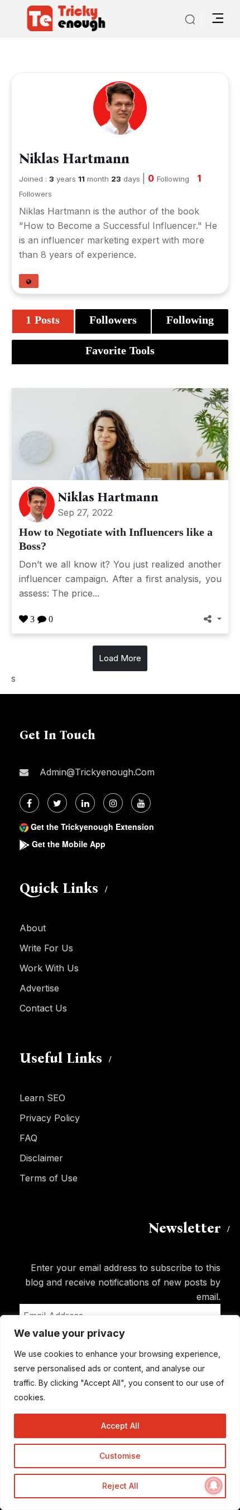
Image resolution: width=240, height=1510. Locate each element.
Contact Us (43, 1008)
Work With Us (49, 968)
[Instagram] (113, 803)
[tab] (43, 321)
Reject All (120, 1486)
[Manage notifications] (214, 1485)
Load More (120, 658)
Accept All (120, 1425)
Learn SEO (42, 1097)
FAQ (28, 1138)
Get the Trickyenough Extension (92, 826)
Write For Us (46, 948)
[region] (120, 1412)
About (33, 928)
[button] (29, 281)
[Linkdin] (85, 803)
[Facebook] (29, 803)
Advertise (39, 988)
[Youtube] (141, 803)
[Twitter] (57, 803)
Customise (120, 1455)
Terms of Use (49, 1178)
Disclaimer (41, 1158)
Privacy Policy (50, 1117)
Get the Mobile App (68, 843)
